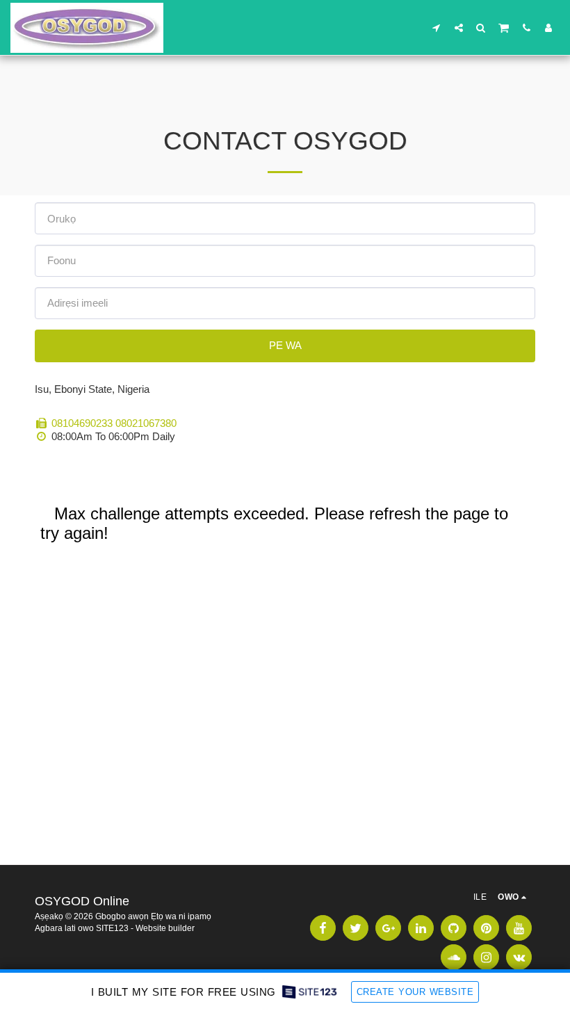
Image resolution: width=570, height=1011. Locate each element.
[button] (436, 27)
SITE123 (112, 928)
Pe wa (285, 345)
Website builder (165, 928)
